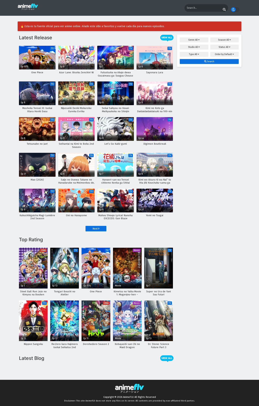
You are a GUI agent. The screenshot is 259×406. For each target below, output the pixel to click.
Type (193, 54)
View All (166, 37)
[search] (224, 9)
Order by (223, 54)
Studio (193, 47)
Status (223, 47)
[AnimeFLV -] (28, 8)
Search (210, 61)
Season (223, 40)
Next (95, 228)
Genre (193, 40)
